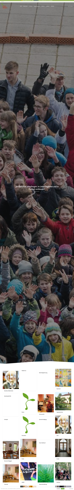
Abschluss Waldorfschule (8, 390)
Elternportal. (2, 1)
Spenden (52, 6)
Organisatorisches (60, 412)
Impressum (59, 388)
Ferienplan (6, 419)
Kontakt (48, 6)
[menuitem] (21, 6)
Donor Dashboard (42, 442)
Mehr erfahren (71, 488)
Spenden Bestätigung (43, 419)
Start (21, 6)
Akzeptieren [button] (62, 488)
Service (43, 6)
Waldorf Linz (24, 370)
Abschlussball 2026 (7, 396)
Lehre (58, 435)
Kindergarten (37, 6)
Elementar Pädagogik (8, 461)
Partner (23, 412)
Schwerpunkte (41, 414)
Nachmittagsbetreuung (43, 372)
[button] (68, 6)
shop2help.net (36, 0)
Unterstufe (6, 484)
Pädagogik (25, 6)
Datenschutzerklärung (43, 484)
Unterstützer (24, 435)
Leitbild (23, 482)
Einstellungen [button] (58, 488)
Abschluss (58, 482)
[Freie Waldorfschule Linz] (4, 6)
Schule (30, 6)
